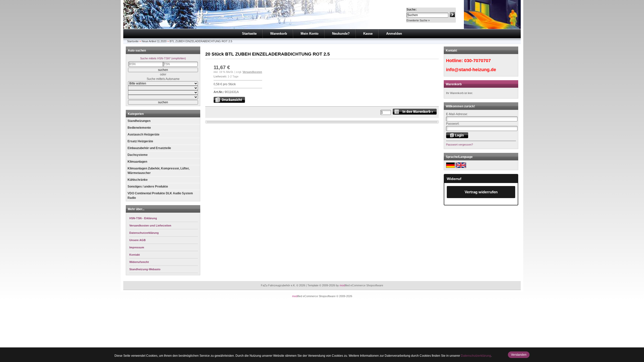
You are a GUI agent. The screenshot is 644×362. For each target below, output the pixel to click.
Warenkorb (278, 33)
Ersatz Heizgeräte (140, 141)
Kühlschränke (138, 180)
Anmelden (394, 33)
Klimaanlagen (137, 161)
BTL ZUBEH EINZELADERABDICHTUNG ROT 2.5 (201, 41)
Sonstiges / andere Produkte (148, 186)
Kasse (368, 33)
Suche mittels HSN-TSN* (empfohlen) (163, 58)
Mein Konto (309, 33)
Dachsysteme (138, 155)
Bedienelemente (139, 127)
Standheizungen (139, 121)
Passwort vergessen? (459, 144)
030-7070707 (477, 60)
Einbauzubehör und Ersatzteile (149, 148)
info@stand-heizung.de (471, 69)
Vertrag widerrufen (481, 192)
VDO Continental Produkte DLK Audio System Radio (160, 196)
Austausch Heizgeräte (143, 134)
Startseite (249, 33)
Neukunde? (341, 33)
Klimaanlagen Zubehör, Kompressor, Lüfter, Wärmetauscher (158, 171)
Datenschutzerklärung (476, 355)
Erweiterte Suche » (418, 20)
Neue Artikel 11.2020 (154, 41)
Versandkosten (252, 71)
